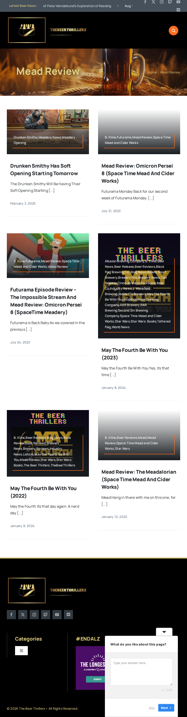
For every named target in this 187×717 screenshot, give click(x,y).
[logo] (47, 18)
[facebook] (145, 2)
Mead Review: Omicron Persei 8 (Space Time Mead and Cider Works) (137, 173)
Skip (152, 707)
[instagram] (162, 2)
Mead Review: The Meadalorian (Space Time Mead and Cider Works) (138, 479)
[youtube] (178, 2)
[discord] (178, 10)
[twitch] (170, 2)
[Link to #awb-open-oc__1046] (173, 30)
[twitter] (153, 2)
